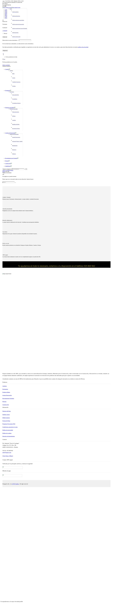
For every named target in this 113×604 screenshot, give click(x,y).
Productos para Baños (9, 107)
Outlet (8, 166)
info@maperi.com (6, 452)
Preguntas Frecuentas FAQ (8, 424)
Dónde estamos (6, 417)
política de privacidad (83, 47)
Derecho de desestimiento (8, 436)
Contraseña (5, 27)
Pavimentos (7, 90)
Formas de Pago (6, 420)
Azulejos (7, 9)
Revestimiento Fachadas (8, 398)
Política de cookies (6, 433)
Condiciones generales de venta (9, 427)
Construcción (8, 163)
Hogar (3, 171)
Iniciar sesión (5, 36)
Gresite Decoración (7, 395)
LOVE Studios (15, 484)
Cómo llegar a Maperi (7, 456)
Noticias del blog (6, 411)
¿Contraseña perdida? (6, 30)
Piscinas (6, 15)
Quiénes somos (6, 414)
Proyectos (7, 18)
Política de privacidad (7, 430)
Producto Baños (6, 392)
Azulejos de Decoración (10, 133)
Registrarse (5, 50)
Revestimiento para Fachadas (11, 158)
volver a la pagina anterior (7, 170)
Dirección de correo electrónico (10, 40)
